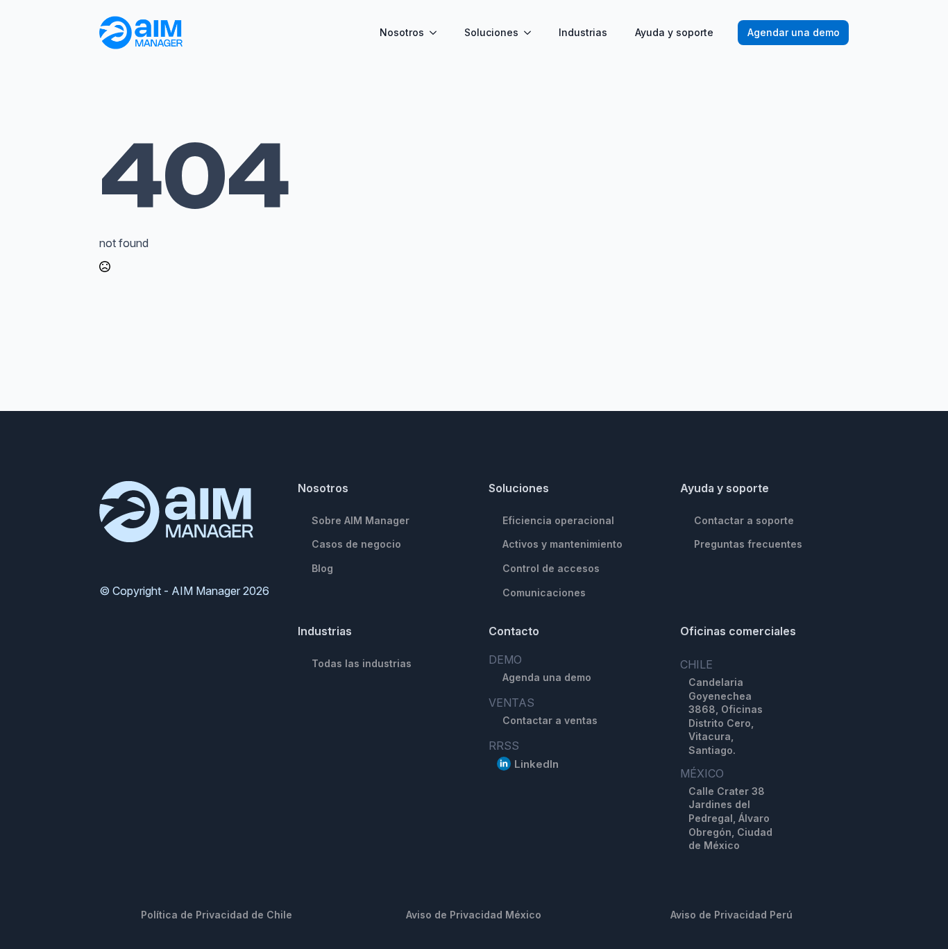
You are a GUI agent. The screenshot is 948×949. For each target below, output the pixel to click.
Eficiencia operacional (558, 520)
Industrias (583, 32)
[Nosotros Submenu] (437, 32)
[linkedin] (504, 764)
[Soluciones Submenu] (531, 32)
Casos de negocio (356, 544)
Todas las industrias (362, 663)
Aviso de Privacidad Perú (731, 915)
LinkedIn (536, 764)
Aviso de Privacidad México (473, 915)
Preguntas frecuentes (748, 544)
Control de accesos (551, 568)
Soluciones (491, 32)
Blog (322, 568)
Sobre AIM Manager (360, 520)
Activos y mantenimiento (562, 544)
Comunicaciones (544, 592)
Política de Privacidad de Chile (216, 915)
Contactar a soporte (744, 520)
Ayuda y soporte (674, 32)
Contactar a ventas (550, 720)
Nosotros (402, 32)
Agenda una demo (546, 677)
